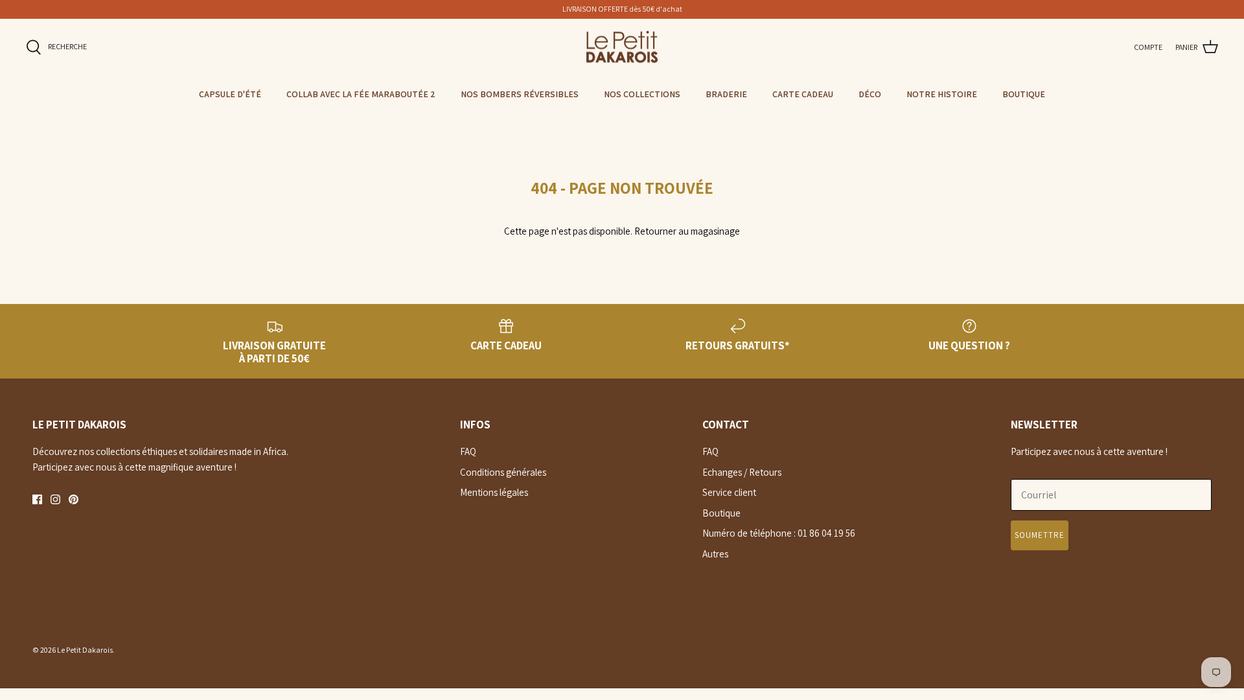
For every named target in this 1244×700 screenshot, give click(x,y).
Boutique (721, 513)
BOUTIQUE (1023, 94)
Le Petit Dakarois (85, 650)
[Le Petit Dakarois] (622, 47)
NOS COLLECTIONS (642, 94)
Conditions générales (503, 472)
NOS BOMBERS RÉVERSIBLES (520, 94)
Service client (729, 492)
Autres (715, 554)
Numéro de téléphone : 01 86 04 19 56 (778, 533)
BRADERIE (726, 94)
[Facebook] (37, 499)
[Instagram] (55, 499)
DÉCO (869, 94)
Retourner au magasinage (687, 231)
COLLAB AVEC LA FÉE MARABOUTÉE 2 (360, 94)
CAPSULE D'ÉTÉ (230, 94)
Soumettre (1040, 535)
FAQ (468, 451)
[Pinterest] (73, 499)
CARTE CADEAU (802, 94)
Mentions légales (494, 492)
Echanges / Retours (741, 472)
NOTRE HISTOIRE (941, 94)
